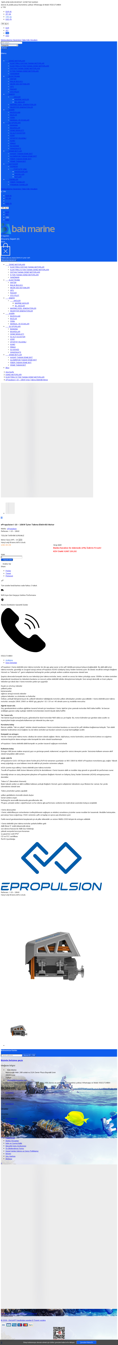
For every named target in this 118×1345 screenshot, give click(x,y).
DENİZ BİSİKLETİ (17, 130)
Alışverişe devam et (9, 260)
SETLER (18, 177)
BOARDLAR (15, 128)
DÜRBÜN (14, 166)
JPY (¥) (8, 14)
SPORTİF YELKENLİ (18, 138)
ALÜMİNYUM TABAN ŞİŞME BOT (23, 156)
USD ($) (9, 19)
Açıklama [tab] (9, 660)
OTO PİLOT (14, 92)
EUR (7, 28)
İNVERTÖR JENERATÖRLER (21, 107)
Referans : (5, 531)
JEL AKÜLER (20, 102)
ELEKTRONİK (13, 76)
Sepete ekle (7, 560)
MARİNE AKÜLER (22, 99)
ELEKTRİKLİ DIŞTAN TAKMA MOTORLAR (27, 63)
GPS (12, 87)
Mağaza (9, 1159)
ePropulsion (12, 529)
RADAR (13, 89)
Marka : (4, 529)
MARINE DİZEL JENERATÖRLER (23, 105)
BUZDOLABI (15, 112)
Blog (7, 368)
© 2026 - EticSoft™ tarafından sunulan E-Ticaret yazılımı (23, 1320)
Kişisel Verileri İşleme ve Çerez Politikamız (22, 1151)
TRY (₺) (9, 17)
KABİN (10, 110)
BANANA (14, 125)
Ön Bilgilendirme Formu (15, 1148)
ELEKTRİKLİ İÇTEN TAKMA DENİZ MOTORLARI (29, 66)
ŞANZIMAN (14, 74)
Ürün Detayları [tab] (11, 663)
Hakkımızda (10, 1138)
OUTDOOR (12, 164)
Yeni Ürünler (10, 1121)
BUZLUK (13, 115)
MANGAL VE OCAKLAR (19, 120)
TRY (7, 33)
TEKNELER (12, 179)
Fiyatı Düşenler (11, 1118)
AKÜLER (15, 97)
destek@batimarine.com (17, 1080)
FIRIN (12, 117)
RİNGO (13, 143)
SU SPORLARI (13, 123)
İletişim (8, 1154)
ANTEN (13, 79)
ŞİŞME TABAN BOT (18, 161)
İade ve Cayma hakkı (14, 1143)
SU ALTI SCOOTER (17, 133)
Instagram (10, 1093)
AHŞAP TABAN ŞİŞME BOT (21, 154)
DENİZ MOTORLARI (15, 61)
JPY (7, 30)
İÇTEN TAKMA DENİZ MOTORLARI (24, 71)
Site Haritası (10, 1156)
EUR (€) (9, 12)
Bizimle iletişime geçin (12, 1060)
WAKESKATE (15, 148)
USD (7, 36)
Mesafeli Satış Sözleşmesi (16, 1146)
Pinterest (9, 576)
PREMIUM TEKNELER (19, 185)
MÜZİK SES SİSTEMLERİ (20, 84)
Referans (5, 892)
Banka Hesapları (12, 1141)
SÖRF (12, 135)
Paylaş (8, 571)
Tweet (8, 573)
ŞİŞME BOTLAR (14, 151)
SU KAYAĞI (14, 146)
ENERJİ (10, 94)
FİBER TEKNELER (17, 182)
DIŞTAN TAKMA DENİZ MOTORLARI (25, 68)
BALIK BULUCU (16, 81)
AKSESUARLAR (21, 172)
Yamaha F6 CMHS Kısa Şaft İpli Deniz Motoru (19, 1313)
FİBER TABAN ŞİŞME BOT (21, 159)
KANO (12, 141)
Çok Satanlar (11, 1123)
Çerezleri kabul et (86, 1342)
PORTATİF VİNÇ (18, 169)
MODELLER (19, 174)
